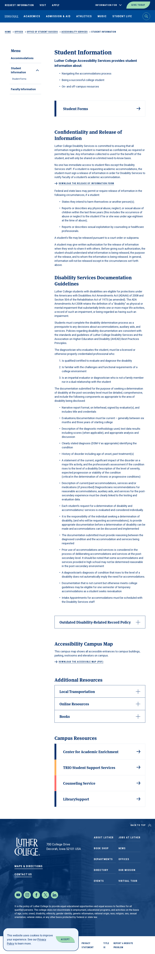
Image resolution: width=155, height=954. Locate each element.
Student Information (18, 70)
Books (64, 716)
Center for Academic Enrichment (91, 751)
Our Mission (127, 870)
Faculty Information (23, 89)
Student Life (122, 16)
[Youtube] (18, 895)
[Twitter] (45, 895)
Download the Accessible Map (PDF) (81, 662)
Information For (106, 5)
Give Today (138, 5)
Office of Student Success (42, 32)
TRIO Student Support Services (89, 767)
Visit (43, 5)
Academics (32, 16)
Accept (65, 939)
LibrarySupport (76, 799)
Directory (101, 870)
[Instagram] (27, 895)
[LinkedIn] (54, 895)
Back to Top (138, 825)
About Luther (104, 837)
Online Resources (74, 703)
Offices (19, 32)
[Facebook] (36, 895)
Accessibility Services (74, 32)
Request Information (19, 5)
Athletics (84, 16)
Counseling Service (79, 783)
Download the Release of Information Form (86, 183)
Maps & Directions (29, 866)
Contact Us (23, 874)
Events (99, 881)
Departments (103, 859)
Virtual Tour (128, 881)
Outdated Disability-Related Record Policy (95, 622)
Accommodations (22, 58)
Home (8, 32)
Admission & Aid (58, 16)
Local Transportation (77, 691)
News (122, 848)
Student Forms (19, 79)
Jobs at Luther (129, 837)
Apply (55, 5)
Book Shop (101, 848)
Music (102, 16)
